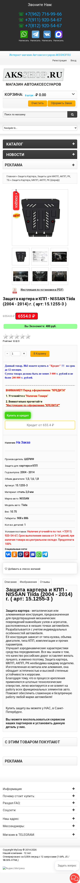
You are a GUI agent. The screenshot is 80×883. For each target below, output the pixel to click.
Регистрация (59, 60)
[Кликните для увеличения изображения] (40, 218)
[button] (74, 878)
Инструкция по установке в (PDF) (42, 289)
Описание (10, 581)
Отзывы (45, 581)
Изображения (28, 581)
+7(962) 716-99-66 (43, 14)
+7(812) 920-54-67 (43, 25)
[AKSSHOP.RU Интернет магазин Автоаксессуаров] (33, 80)
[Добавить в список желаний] (22, 569)
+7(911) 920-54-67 (43, 19)
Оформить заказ (61, 103)
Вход (73, 60)
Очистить (37, 103)
